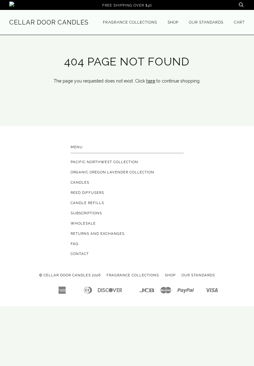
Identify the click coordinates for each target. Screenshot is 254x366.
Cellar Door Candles (49, 22)
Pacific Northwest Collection (104, 162)
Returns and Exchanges (98, 233)
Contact (80, 254)
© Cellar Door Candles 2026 (70, 275)
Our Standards (206, 22)
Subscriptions (86, 213)
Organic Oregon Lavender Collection (112, 172)
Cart (239, 22)
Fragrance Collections (130, 22)
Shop (173, 22)
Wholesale (83, 223)
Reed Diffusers (87, 192)
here (150, 80)
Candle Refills (87, 203)
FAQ (74, 244)
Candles (80, 182)
